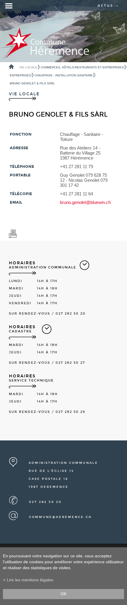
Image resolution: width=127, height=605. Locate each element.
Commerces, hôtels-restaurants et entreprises (82, 67)
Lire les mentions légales (30, 580)
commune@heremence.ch (60, 517)
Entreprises (20, 75)
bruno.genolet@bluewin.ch (85, 202)
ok (63, 594)
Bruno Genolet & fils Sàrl (32, 83)
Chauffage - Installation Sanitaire (64, 75)
